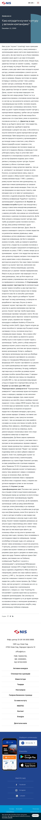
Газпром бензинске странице (20, 695)
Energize (20, 717)
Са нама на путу (20, 700)
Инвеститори (20, 679)
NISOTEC (20, 706)
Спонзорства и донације (20, 674)
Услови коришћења (10, 810)
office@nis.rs (20, 652)
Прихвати (35, 815)
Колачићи (19, 809)
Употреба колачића (7, 817)
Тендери (20, 684)
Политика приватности (34, 810)
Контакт (20, 711)
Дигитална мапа (20, 723)
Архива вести (6, 16)
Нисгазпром (20, 690)
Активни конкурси (20, 668)
